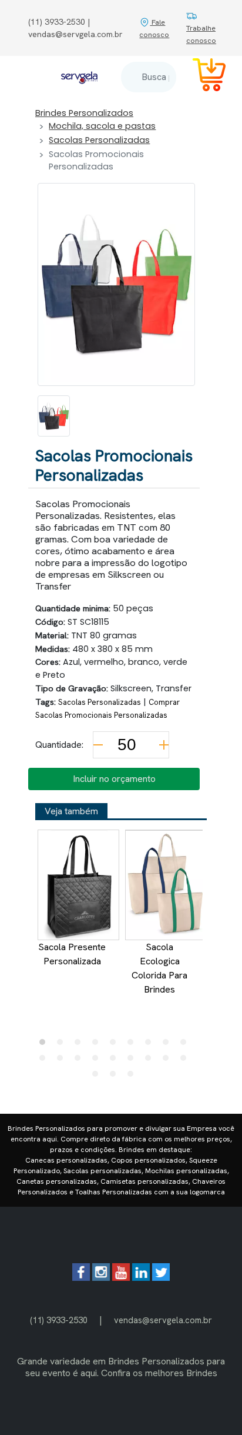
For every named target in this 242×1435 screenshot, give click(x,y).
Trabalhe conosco (201, 34)
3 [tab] (80, 1045)
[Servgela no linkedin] (141, 1277)
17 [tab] (168, 1061)
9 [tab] (186, 1045)
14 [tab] (116, 1061)
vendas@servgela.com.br (163, 1320)
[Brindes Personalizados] (79, 77)
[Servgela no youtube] (121, 1277)
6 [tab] (133, 1045)
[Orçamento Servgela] (202, 77)
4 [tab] (98, 1045)
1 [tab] (45, 1045)
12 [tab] (80, 1061)
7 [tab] (151, 1045)
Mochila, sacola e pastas (102, 126)
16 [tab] (151, 1061)
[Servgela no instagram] (101, 1277)
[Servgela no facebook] (81, 1277)
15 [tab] (133, 1061)
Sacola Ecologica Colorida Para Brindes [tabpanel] (159, 968)
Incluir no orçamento (114, 779)
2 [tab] (63, 1045)
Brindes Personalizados (84, 113)
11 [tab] (63, 1061)
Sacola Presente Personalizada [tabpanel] (72, 954)
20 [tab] (116, 1077)
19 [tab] (98, 1077)
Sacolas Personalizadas (99, 140)
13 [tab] (98, 1061)
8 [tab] (168, 1045)
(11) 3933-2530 (59, 1320)
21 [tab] (133, 1077)
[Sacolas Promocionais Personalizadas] (54, 416)
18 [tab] (186, 1061)
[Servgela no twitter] (161, 1277)
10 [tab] (45, 1061)
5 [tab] (116, 1045)
